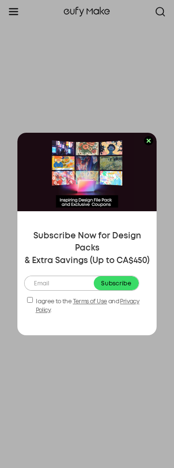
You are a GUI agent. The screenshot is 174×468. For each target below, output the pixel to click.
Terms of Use (90, 301)
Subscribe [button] (116, 283)
